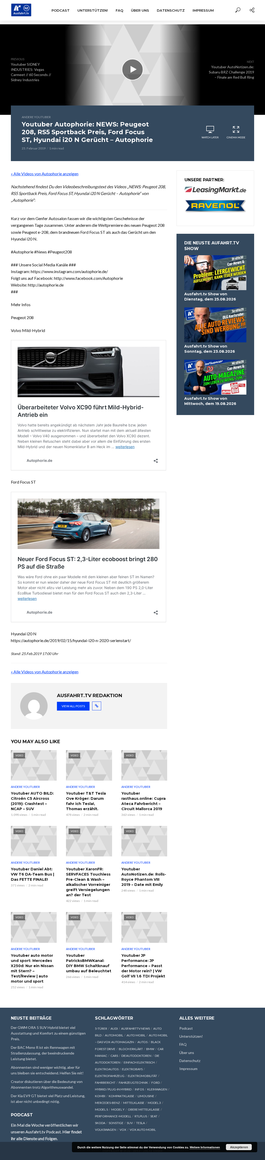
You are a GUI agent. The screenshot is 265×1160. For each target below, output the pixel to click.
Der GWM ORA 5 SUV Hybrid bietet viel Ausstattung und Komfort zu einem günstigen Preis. (48, 1033)
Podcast (60, 10)
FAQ (119, 10)
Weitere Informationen (205, 1147)
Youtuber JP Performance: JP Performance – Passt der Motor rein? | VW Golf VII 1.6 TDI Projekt (143, 965)
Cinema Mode (236, 137)
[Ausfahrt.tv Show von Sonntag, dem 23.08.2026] (215, 324)
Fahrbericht (105, 1082)
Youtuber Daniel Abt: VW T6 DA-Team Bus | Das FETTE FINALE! (32, 874)
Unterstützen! (92, 10)
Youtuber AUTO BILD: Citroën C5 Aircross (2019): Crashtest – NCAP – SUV (32, 801)
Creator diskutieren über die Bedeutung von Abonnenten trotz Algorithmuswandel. (47, 1084)
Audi (114, 1028)
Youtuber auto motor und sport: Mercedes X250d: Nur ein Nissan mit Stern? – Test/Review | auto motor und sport (32, 968)
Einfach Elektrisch (139, 1062)
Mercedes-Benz (107, 1103)
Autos (142, 1042)
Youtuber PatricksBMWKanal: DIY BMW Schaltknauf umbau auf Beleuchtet (88, 963)
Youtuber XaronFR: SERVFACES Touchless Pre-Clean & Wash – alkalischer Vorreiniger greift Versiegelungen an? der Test (88, 882)
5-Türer (101, 1028)
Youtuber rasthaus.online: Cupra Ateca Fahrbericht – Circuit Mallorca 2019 (143, 801)
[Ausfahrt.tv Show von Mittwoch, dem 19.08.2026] (215, 377)
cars (114, 1056)
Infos (139, 1089)
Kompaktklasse (121, 1096)
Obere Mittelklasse (144, 1109)
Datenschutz (171, 10)
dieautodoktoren (136, 1056)
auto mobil (136, 1035)
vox (123, 1130)
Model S (101, 1109)
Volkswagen (105, 1130)
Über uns (140, 10)
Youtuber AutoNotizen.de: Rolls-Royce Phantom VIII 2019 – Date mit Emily (143, 877)
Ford (155, 1082)
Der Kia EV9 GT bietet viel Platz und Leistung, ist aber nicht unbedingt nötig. (48, 1099)
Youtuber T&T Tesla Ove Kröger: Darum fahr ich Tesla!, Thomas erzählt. (86, 801)
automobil (114, 1035)
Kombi (100, 1096)
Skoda (100, 1123)
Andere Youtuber (36, 117)
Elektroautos (107, 1069)
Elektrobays (132, 1069)
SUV (130, 1123)
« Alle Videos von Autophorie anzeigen (44, 173)
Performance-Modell (113, 1116)
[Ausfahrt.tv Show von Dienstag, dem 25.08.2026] (215, 272)
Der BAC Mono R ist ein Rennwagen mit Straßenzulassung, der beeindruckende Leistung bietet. (43, 1053)
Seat (153, 1116)
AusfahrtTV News (135, 1028)
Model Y (117, 1109)
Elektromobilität (142, 1076)
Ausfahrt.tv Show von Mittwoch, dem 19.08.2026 (210, 401)
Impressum (203, 10)
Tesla (140, 1123)
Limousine (146, 1096)
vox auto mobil (143, 1130)
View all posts (73, 706)
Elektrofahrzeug (109, 1076)
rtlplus (141, 1116)
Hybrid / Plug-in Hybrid (113, 1089)
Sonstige (116, 1123)
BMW (150, 1049)
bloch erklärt (131, 1049)
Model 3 (154, 1103)
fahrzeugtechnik (133, 1082)
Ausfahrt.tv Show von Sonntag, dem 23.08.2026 (209, 349)
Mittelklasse (133, 1103)
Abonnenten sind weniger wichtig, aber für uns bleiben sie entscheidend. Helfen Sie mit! (47, 1070)
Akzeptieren (239, 1147)
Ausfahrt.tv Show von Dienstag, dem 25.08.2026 (210, 297)
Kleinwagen (157, 1089)
